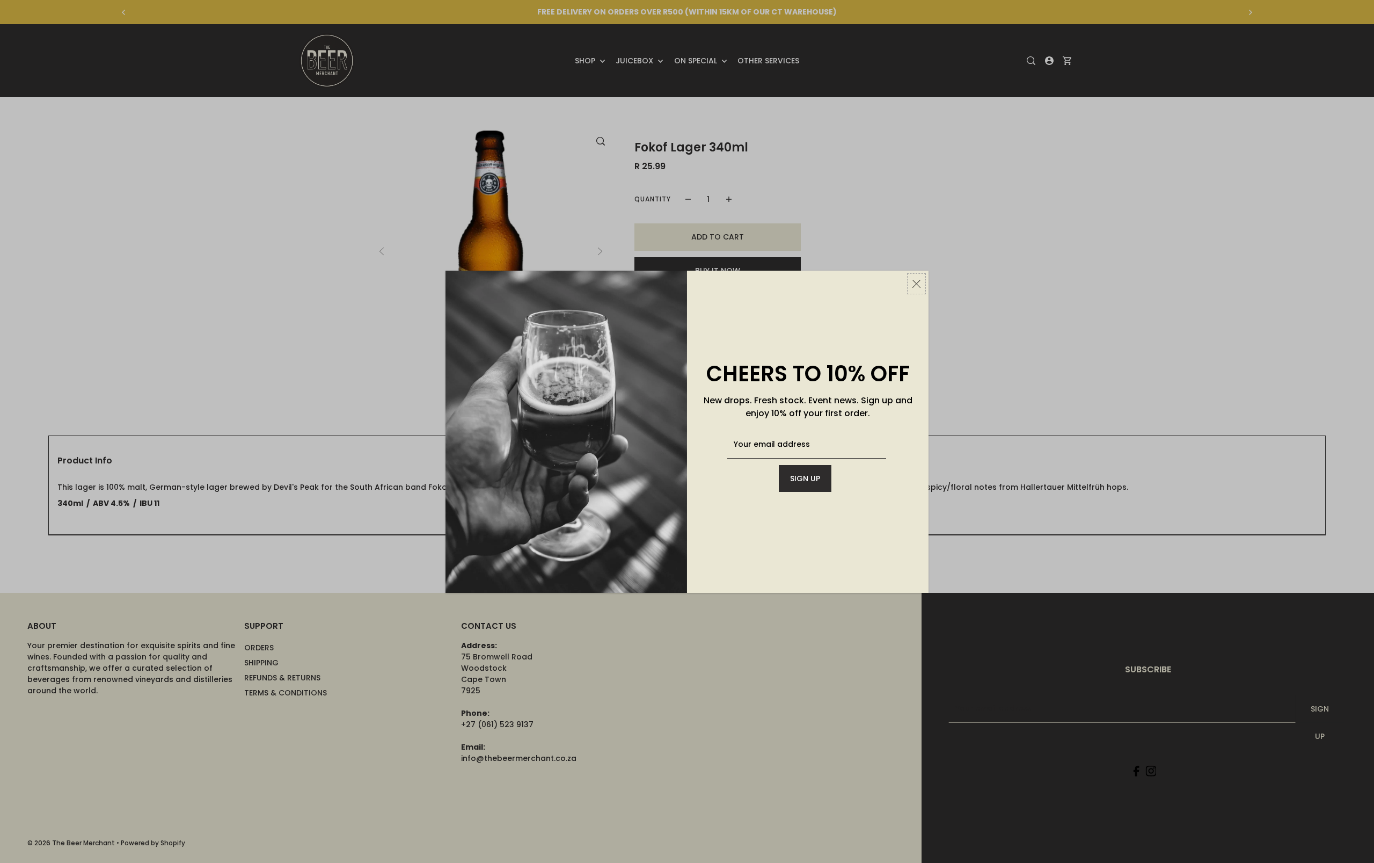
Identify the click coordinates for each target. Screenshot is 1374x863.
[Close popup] (916, 283)
